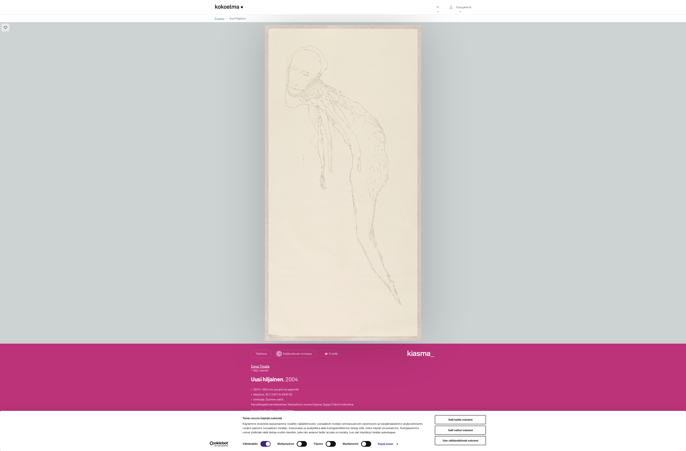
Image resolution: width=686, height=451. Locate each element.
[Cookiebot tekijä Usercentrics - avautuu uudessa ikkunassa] (219, 444)
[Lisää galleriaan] (5, 27)
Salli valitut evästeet (460, 430)
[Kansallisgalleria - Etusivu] (229, 7)
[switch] (302, 444)
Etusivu (219, 18)
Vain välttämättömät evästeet (460, 440)
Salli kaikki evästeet (460, 419)
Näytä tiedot (385, 443)
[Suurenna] (343, 183)
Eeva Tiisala (260, 366)
